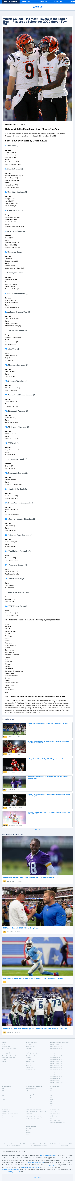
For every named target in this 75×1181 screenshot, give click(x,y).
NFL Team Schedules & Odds (33, 1118)
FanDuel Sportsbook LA (56, 1061)
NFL (4, 790)
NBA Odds (28, 1048)
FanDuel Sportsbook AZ (56, 1046)
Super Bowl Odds (30, 1046)
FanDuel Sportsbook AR (56, 1044)
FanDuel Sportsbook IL (56, 1057)
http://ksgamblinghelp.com (30, 1167)
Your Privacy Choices (14, 1145)
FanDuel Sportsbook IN (56, 1059)
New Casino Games (55, 1113)
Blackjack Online (54, 1115)
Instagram (28, 1132)
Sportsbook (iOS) (6, 1115)
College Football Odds (32, 1052)
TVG (27, 1090)
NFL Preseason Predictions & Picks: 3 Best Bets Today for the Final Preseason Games (33, 978)
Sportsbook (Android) (7, 1117)
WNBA (51, 1103)
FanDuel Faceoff (30, 1096)
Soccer (3, 1097)
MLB (51, 1092)
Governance (14, 1144)
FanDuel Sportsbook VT (56, 1080)
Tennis (51, 1099)
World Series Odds (31, 1069)
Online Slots (53, 1111)
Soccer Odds (29, 1065)
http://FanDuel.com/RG (36, 1162)
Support (4, 1044)
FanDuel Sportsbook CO (56, 1050)
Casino (56, 2)
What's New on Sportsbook (9, 1048)
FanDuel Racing (30, 1094)
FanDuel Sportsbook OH (56, 1073)
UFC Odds (28, 1063)
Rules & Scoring (6, 1052)
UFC (3, 1096)
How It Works (5, 1050)
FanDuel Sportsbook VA (56, 1078)
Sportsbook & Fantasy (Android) (10, 1113)
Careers (6, 1144)
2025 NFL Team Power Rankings (34, 1117)
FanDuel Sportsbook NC (56, 1067)
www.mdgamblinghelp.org (11, 1169)
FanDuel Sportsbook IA (56, 1055)
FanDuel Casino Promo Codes (57, 1122)
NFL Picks (28, 1115)
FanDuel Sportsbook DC (56, 1054)
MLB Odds (28, 1050)
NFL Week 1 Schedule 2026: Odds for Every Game (21, 928)
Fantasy (41, 2)
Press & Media (64, 1145)
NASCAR (5, 825)
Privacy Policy (43, 1144)
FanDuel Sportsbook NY (56, 1071)
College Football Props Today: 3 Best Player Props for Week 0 (47, 759)
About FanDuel (6, 1046)
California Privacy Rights (56, 1144)
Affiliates (4, 1059)
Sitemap (4, 1061)
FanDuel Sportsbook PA (56, 1075)
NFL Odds (28, 1044)
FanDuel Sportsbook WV (56, 1082)
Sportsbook (26, 2)
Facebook (28, 1128)
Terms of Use (69, 1144)
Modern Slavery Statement (9, 1055)
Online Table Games (55, 1120)
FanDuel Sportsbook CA (56, 1048)
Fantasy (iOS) (5, 1111)
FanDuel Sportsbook (31, 1088)
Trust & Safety (24, 1144)
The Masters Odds (30, 1061)
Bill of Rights (33, 1144)
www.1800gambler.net (12, 1172)
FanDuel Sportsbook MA (56, 1063)
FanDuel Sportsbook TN (56, 1076)
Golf (51, 1097)
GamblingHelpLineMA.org (49, 1155)
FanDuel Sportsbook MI (56, 1065)
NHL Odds (28, 1057)
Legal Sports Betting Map (8, 1057)
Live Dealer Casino (54, 1117)
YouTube (28, 1134)
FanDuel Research (10, 2)
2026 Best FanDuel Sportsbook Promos (36, 1111)
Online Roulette (54, 1118)
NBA (3, 1090)
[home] (38, 7)
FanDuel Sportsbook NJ (56, 1069)
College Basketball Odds (32, 1054)
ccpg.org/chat (52, 1165)
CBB (51, 1105)
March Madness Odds (31, 1055)
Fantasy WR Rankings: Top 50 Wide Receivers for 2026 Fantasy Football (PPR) (30, 878)
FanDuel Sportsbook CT (56, 1052)
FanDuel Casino (30, 1092)
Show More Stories (37, 830)
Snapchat (28, 1136)
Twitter (27, 1130)
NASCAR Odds (29, 1067)
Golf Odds (28, 1059)
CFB (51, 1096)
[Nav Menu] (4, 7)
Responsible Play (6, 1054)
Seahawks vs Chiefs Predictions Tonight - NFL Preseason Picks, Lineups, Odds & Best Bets (35, 1029)
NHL (3, 1094)
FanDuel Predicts (30, 1097)
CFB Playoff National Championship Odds (36, 1071)
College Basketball (7, 1092)
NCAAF (5, 736)
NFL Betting (29, 1113)
